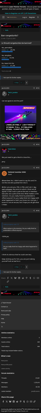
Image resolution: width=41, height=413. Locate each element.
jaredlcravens (35, 391)
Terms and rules (6, 311)
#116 (37, 211)
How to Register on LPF (14, 13)
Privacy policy (5, 315)
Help (2, 319)
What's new (5, 356)
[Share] (34, 88)
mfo (4, 38)
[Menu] (3, 17)
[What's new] (38, 17)
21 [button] (5, 65)
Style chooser (6, 303)
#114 (37, 144)
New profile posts (6, 364)
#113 (37, 88)
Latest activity (5, 368)
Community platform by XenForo (20, 409)
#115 (37, 168)
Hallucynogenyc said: (10, 224)
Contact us (4, 307)
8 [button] (5, 58)
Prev (17, 83)
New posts (4, 361)
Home (3, 323)
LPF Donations (30, 13)
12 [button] (5, 50)
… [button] (23, 83)
